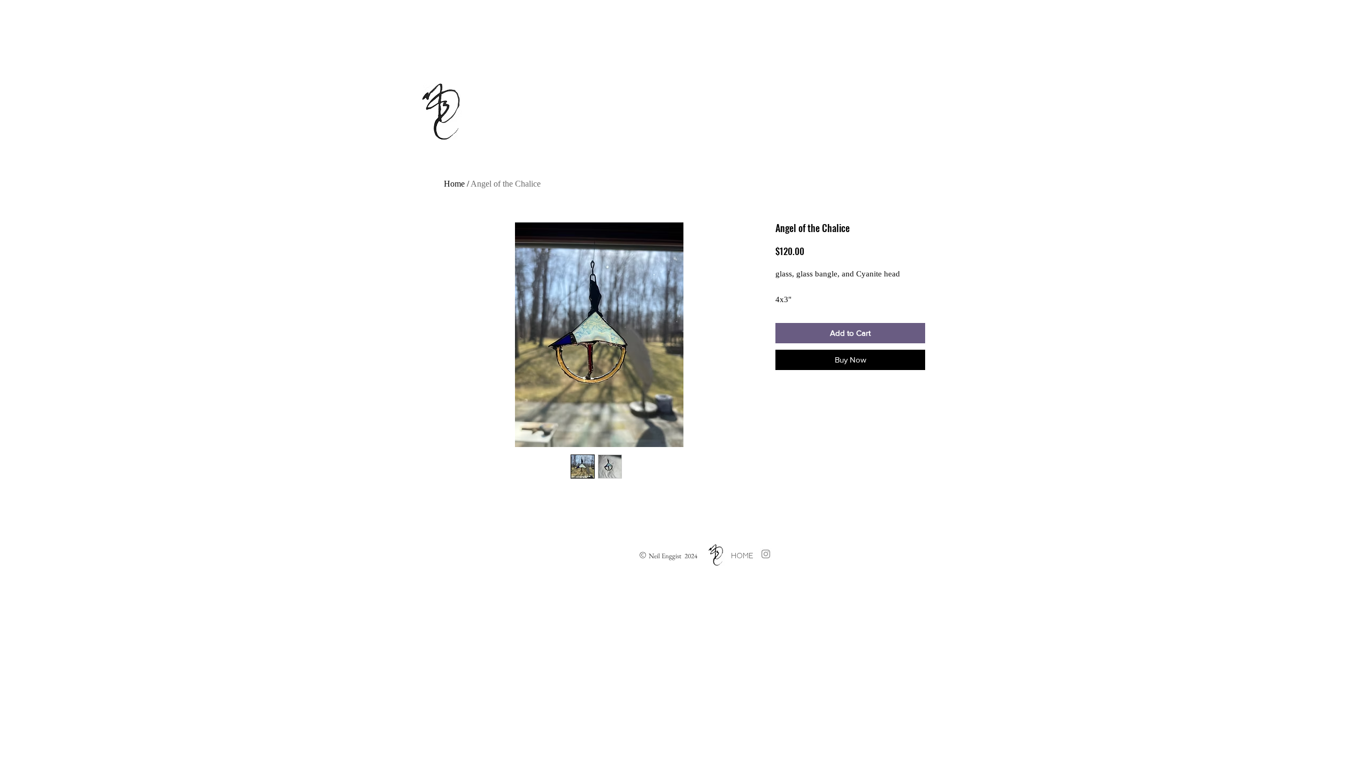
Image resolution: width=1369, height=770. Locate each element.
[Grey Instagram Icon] (766, 554)
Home (454, 183)
